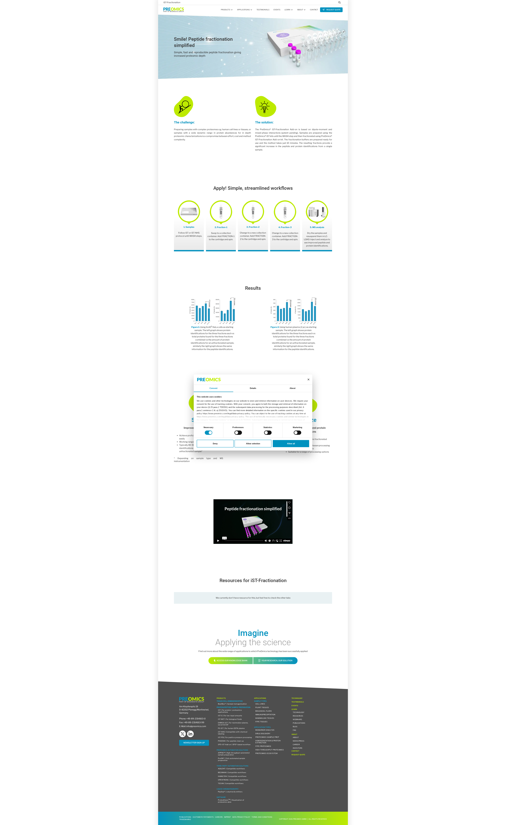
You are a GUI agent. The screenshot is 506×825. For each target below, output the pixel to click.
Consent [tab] (213, 388)
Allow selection (253, 443)
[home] (173, 10)
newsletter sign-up (194, 743)
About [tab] (292, 388)
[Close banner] (308, 379)
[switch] (238, 432)
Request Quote (333, 10)
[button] (227, 10)
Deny (215, 443)
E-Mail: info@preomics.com (192, 726)
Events (277, 10)
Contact (314, 10)
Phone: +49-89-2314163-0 (192, 718)
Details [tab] (253, 388)
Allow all (291, 443)
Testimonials (263, 10)
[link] (331, 9)
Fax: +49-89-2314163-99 (191, 722)
